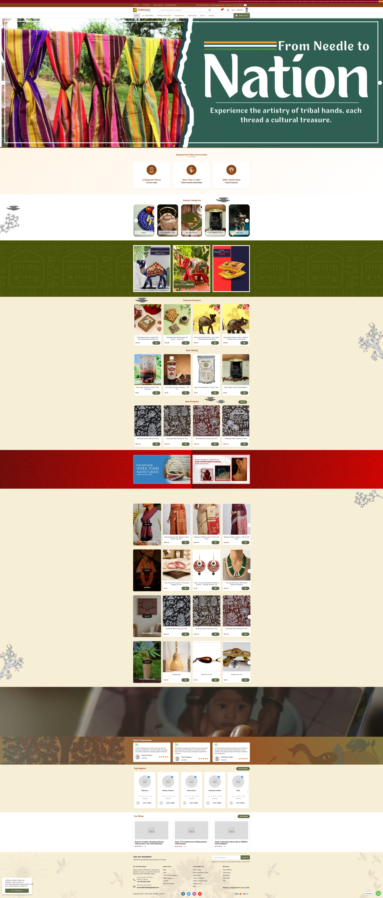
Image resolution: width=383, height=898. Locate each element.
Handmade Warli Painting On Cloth (148, 438)
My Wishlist (226, 875)
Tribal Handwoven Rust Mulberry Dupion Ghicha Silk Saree (176, 538)
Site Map (228, 5)
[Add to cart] (156, 343)
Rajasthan (144, 790)
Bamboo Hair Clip (236, 674)
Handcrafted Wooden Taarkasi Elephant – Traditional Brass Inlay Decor (236, 338)
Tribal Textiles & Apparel (170, 875)
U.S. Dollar (146, 5)
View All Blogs (244, 816)
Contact (212, 15)
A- (234, 5)
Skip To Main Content (202, 5)
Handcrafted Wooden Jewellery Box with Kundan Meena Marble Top (148, 338)
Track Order (226, 878)
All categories (147, 15)
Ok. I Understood (17, 890)
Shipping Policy (197, 883)
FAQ (224, 881)
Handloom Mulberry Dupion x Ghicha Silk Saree (236, 538)
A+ (240, 5)
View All (242, 402)
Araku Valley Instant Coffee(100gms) (235, 387)
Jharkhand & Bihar (215, 790)
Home (137, 15)
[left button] (3, 83)
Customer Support (171, 5)
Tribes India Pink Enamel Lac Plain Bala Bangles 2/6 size (176, 583)
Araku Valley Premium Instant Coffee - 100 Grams (148, 388)
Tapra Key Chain (206, 674)
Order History (227, 872)
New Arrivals (179, 15)
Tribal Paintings (167, 878)
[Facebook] (183, 894)
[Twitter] (189, 894)
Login (233, 10)
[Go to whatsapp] (378, 893)
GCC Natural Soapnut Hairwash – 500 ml (177, 388)
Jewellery (165, 881)
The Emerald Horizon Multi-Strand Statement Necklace (236, 583)
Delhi (238, 790)
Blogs (202, 15)
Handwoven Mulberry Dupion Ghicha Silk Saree (206, 538)
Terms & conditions (198, 878)
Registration (239, 10)
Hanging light (176, 674)
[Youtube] (200, 894)
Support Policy (197, 875)
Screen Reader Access (218, 5)
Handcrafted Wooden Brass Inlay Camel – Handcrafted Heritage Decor (206, 338)
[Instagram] (194, 894)
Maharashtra (191, 790)
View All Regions (243, 768)
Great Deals (192, 15)
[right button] (380, 83)
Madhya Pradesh (168, 790)
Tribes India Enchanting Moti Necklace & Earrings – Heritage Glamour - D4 (206, 583)
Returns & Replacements (200, 881)
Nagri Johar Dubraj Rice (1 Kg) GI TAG (206, 387)
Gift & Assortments (168, 883)
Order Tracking (158, 5)
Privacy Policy (197, 870)
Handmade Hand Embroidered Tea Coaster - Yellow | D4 (177, 338)
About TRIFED (227, 870)
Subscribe (245, 857)
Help (194, 886)
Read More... (139, 846)
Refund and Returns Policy (200, 872)
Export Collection (164, 15)
